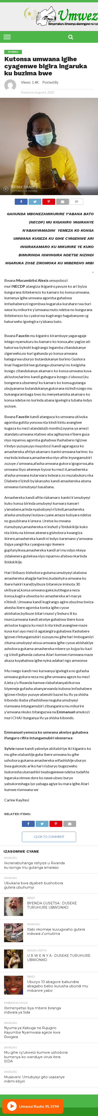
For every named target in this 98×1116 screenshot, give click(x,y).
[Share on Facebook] (21, 200)
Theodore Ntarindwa (75, 82)
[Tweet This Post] (34, 200)
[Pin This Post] (48, 200)
